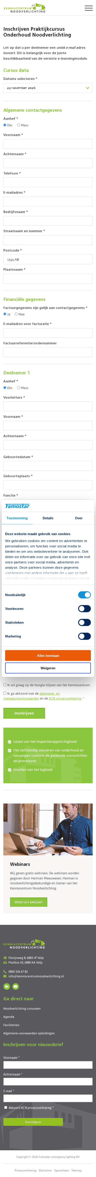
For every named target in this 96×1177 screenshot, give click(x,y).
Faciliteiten (11, 1025)
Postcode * (12, 250)
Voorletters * (14, 398)
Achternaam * (14, 154)
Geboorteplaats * (18, 476)
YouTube (15, 986)
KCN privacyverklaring (65, 698)
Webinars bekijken (29, 902)
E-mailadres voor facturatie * (27, 324)
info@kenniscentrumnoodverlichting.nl (36, 976)
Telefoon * (12, 173)
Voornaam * (13, 135)
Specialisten (61, 1170)
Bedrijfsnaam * (15, 212)
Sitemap (76, 1170)
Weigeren (48, 668)
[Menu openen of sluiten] (89, 8)
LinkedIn (6, 986)
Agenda (8, 1017)
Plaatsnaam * (14, 270)
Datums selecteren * (20, 79)
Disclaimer (45, 1170)
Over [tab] (79, 518)
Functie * (10, 495)
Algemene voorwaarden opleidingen (29, 1033)
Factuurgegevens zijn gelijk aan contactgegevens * (45, 308)
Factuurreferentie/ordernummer (30, 343)
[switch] (84, 608)
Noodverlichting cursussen (22, 1008)
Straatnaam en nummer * (24, 231)
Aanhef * (10, 119)
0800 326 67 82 (18, 971)
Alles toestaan (48, 655)
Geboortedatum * (18, 457)
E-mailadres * (14, 193)
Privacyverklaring (25, 1170)
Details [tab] (48, 518)
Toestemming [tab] (17, 518)
